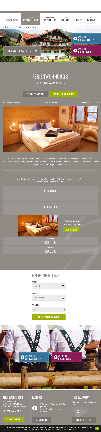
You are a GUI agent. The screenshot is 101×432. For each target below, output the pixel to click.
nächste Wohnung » (90, 103)
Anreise (34, 281)
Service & (91, 19)
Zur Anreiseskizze (84, 420)
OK (97, 428)
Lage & (78, 19)
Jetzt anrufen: (22, 50)
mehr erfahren (69, 429)
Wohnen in (31, 19)
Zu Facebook (41, 420)
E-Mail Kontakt (13, 419)
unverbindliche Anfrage (63, 94)
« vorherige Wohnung (11, 103)
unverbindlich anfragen (48, 316)
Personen (35, 305)
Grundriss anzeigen (35, 94)
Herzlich (12, 19)
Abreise (34, 293)
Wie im (65, 19)
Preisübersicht (51, 103)
